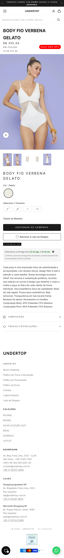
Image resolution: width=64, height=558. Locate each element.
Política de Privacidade (14, 380)
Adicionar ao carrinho (31, 227)
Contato (7, 390)
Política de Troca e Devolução (18, 375)
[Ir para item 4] (37, 159)
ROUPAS (7, 415)
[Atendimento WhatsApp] (56, 550)
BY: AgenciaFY (45, 529)
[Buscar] (58, 20)
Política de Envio (11, 385)
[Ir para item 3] (27, 159)
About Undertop (11, 369)
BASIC (6, 430)
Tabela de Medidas (13, 218)
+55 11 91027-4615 (13, 499)
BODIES (7, 420)
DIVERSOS (8, 435)
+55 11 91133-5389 (13, 520)
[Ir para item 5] (47, 159)
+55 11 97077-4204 (13, 469)
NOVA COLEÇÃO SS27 (14, 425)
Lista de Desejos (11, 400)
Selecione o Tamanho (14, 203)
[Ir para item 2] (17, 159)
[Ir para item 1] (7, 159)
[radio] (8, 193)
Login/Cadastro (11, 395)
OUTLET (7, 440)
